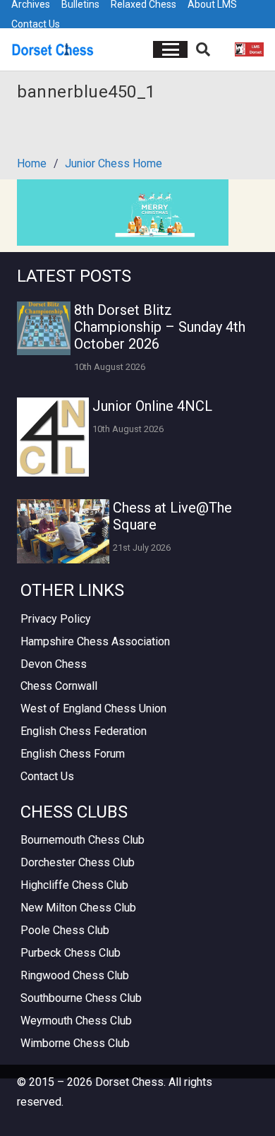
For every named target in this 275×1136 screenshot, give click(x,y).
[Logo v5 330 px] (52, 49)
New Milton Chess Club (78, 907)
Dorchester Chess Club (77, 862)
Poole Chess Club (64, 930)
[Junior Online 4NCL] (53, 437)
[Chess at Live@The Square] (63, 531)
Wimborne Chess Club (75, 1043)
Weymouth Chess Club (76, 1020)
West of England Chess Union (93, 708)
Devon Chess (53, 664)
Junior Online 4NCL (152, 405)
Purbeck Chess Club (70, 952)
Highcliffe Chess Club (74, 885)
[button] (170, 49)
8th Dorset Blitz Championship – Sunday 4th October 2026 (159, 326)
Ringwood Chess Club (74, 975)
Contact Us (35, 24)
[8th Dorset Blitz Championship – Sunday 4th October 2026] (44, 328)
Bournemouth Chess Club (82, 840)
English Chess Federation (83, 731)
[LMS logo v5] (249, 49)
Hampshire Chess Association (95, 641)
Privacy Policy (55, 619)
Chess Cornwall (58, 686)
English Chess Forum (72, 753)
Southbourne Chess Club (81, 998)
